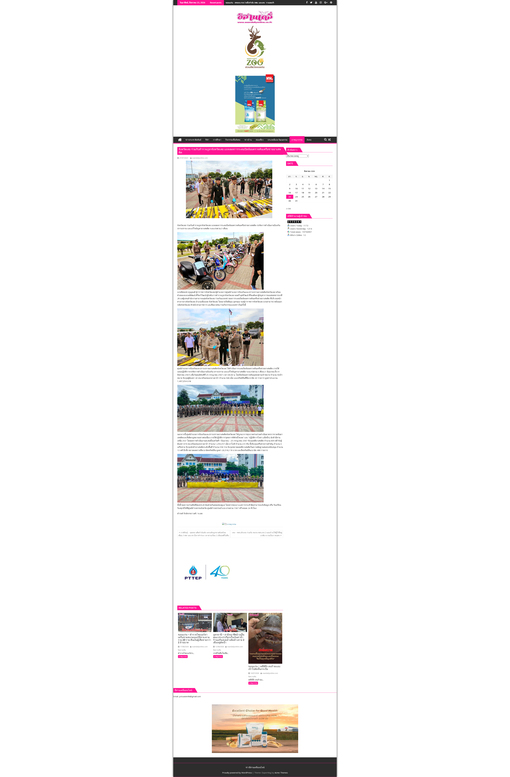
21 (323, 192)
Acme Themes (281, 772)
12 (309, 188)
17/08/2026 (184, 647)
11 (303, 188)
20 (316, 192)
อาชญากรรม (231, 524)
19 (309, 192)
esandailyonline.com (200, 158)
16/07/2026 (254, 673)
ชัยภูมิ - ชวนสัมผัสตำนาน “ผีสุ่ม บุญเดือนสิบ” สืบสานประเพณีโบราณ (254, 2)
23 (289, 196)
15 (329, 188)
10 (296, 188)
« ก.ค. (288, 208)
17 (296, 192)
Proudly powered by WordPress (237, 772)
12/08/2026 (219, 647)
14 (323, 188)
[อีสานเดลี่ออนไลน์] (179, 139)
